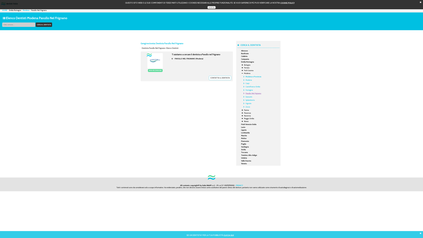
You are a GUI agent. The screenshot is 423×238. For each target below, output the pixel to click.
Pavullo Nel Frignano (253, 93)
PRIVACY (239, 185)
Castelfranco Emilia (253, 87)
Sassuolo (249, 97)
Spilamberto (250, 100)
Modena (26, 10)
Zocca (248, 107)
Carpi (247, 83)
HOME (4, 10)
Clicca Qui (229, 235)
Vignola (248, 103)
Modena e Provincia (253, 77)
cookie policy (287, 3)
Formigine (249, 90)
